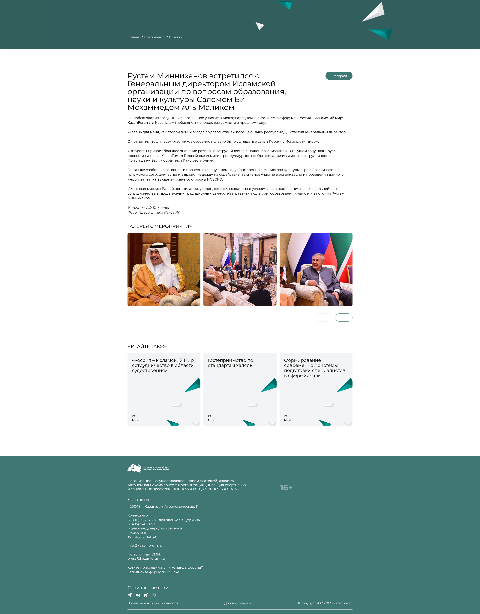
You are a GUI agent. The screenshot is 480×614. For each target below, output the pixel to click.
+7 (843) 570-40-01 (143, 537)
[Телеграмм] (130, 595)
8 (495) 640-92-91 (142, 524)
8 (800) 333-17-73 (142, 520)
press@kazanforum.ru (146, 558)
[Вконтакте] (137, 595)
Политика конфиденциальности (153, 603)
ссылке (173, 572)
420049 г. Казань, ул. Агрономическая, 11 (163, 506)
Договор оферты (237, 603)
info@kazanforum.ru (145, 545)
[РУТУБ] (146, 595)
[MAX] (154, 595)
